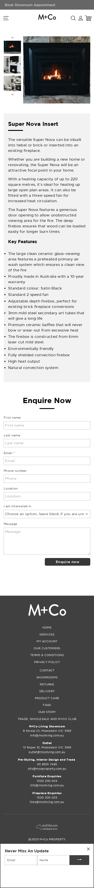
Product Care (47, 698)
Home (47, 627)
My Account (47, 641)
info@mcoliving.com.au (47, 735)
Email (9, 453)
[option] (30, 4)
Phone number (15, 470)
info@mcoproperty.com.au (47, 768)
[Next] (12, 93)
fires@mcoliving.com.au (47, 801)
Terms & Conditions (47, 654)
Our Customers (47, 648)
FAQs (47, 704)
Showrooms (47, 677)
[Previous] (12, 38)
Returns (47, 684)
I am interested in (17, 506)
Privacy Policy (47, 661)
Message (10, 523)
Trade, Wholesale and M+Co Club (47, 718)
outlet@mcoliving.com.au (47, 751)
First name (12, 417)
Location (11, 488)
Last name (12, 435)
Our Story (47, 711)
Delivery (47, 691)
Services (47, 634)
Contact (47, 670)
